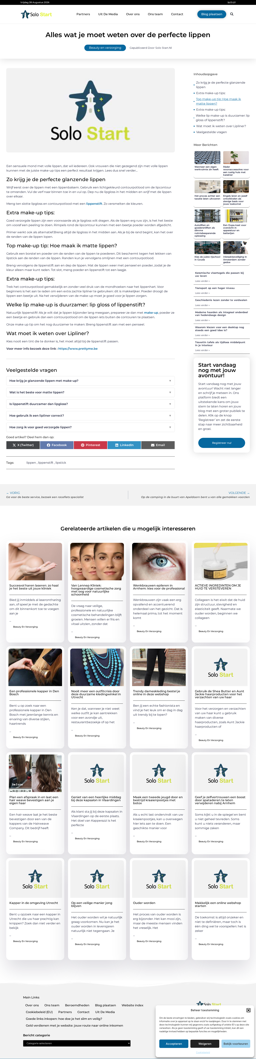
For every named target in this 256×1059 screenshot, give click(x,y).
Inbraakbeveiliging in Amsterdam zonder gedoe (235, 259)
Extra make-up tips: (210, 93)
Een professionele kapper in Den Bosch (34, 692)
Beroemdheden (77, 1005)
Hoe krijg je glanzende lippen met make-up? (90, 380)
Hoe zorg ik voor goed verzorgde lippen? (90, 427)
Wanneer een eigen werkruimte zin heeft (207, 168)
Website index (132, 1005)
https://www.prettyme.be (78, 348)
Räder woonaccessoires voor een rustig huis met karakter (236, 170)
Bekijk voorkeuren (236, 1044)
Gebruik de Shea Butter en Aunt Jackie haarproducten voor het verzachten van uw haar (219, 694)
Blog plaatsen (105, 1005)
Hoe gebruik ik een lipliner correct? (90, 415)
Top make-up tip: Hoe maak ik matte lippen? (218, 101)
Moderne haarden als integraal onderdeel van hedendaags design (221, 314)
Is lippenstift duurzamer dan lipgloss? (90, 404)
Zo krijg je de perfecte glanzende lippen (220, 85)
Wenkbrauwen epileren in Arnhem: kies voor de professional (159, 587)
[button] (248, 1010)
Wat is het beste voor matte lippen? (90, 392)
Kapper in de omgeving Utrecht (33, 903)
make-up (151, 312)
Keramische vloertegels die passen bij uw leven (219, 274)
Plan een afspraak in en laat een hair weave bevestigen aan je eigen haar (33, 800)
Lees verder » (202, 281)
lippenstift (94, 204)
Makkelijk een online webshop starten (218, 904)
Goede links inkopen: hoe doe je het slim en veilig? (64, 1019)
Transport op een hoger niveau (215, 288)
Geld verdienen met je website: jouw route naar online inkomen (74, 1025)
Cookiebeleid (203, 1052)
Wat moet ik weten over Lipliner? (221, 126)
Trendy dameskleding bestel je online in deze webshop (156, 692)
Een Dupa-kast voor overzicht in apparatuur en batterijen (234, 229)
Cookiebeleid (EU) (39, 1012)
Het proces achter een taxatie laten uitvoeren (207, 197)
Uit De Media (108, 14)
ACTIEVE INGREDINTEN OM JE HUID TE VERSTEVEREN (218, 587)
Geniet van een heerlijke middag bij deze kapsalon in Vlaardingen (96, 798)
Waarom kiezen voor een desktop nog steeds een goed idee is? (219, 329)
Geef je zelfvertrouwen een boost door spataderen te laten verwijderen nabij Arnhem (220, 800)
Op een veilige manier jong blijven (91, 904)
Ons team (155, 14)
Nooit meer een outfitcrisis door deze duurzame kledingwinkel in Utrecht (96, 694)
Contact (177, 14)
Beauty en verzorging (105, 48)
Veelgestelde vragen (211, 132)
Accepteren (174, 1044)
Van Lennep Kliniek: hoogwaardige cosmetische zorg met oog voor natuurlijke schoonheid (96, 590)
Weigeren (204, 1044)
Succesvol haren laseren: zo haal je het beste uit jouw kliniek (33, 587)
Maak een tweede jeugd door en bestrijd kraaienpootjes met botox (158, 800)
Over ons (133, 14)
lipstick (60, 462)
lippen (31, 462)
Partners (83, 14)
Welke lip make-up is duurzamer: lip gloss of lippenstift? (223, 118)
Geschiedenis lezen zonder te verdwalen (221, 300)
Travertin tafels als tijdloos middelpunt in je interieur (220, 344)
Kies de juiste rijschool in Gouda (207, 258)
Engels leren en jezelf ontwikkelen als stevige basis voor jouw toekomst (235, 199)
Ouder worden (144, 903)
